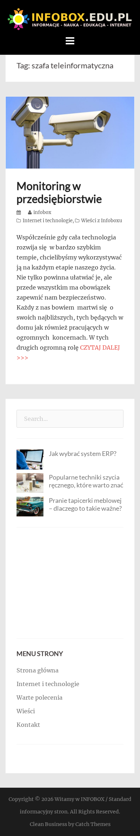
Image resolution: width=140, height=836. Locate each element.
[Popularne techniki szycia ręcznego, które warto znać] (30, 482)
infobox (42, 212)
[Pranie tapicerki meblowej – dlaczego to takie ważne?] (30, 506)
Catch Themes (93, 824)
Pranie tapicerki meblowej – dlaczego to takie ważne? (85, 504)
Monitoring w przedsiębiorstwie (59, 192)
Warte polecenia (39, 697)
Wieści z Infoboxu (101, 221)
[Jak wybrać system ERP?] (30, 458)
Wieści (26, 711)
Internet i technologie (48, 221)
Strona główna (38, 670)
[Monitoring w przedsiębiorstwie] (70, 132)
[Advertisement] (70, 583)
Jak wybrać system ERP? (82, 453)
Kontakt (28, 724)
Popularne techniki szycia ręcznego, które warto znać (86, 481)
